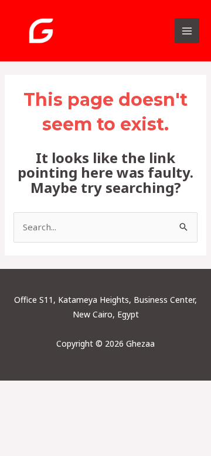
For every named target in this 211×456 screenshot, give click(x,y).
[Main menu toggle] (187, 30)
